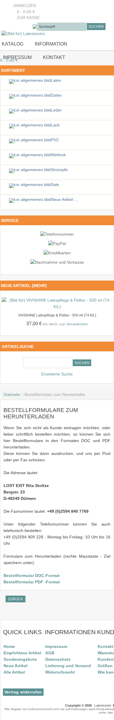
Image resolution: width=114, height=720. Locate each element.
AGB (49, 653)
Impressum (17, 57)
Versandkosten (77, 324)
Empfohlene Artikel (22, 653)
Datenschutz (57, 659)
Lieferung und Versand (68, 665)
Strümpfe (59, 170)
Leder (56, 110)
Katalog (12, 43)
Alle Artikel (14, 672)
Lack (55, 125)
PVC (55, 140)
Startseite (12, 394)
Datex (56, 95)
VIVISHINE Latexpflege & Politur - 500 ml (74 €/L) (57, 315)
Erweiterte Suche (57, 374)
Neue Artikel (15, 665)
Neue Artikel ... (64, 199)
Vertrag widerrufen (23, 692)
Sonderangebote (20, 659)
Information (51, 43)
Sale (55, 184)
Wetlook (58, 155)
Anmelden (24, 6)
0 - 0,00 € (24, 12)
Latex (56, 80)
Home (9, 646)
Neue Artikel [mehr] (24, 285)
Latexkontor (102, 705)
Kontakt (54, 57)
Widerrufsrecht (60, 672)
